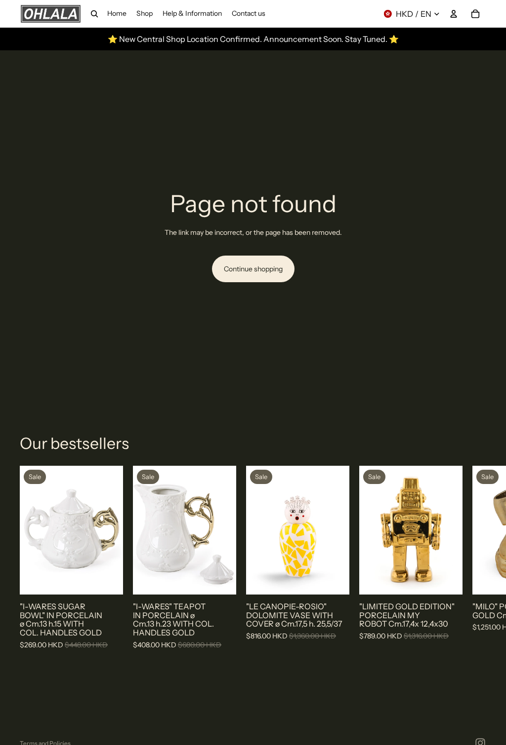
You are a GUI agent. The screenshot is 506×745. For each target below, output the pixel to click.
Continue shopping (253, 268)
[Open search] (94, 14)
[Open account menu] (453, 14)
